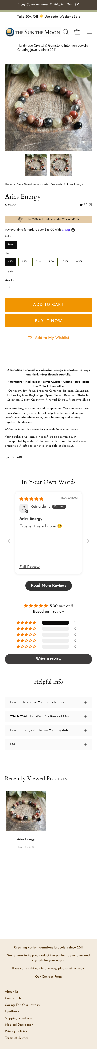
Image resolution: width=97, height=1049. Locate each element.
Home (8, 184)
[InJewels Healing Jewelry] (33, 32)
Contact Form (52, 976)
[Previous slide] (9, 540)
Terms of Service (17, 1038)
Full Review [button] (29, 567)
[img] (86, 205)
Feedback (12, 1011)
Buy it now (48, 321)
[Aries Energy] (36, 165)
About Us (11, 991)
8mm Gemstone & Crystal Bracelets (39, 184)
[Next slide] (88, 540)
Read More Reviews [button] (48, 586)
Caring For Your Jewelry (22, 1005)
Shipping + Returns (18, 1018)
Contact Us (13, 998)
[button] (65, 31)
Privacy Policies (16, 1031)
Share (17, 457)
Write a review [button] (48, 659)
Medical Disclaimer (19, 1024)
